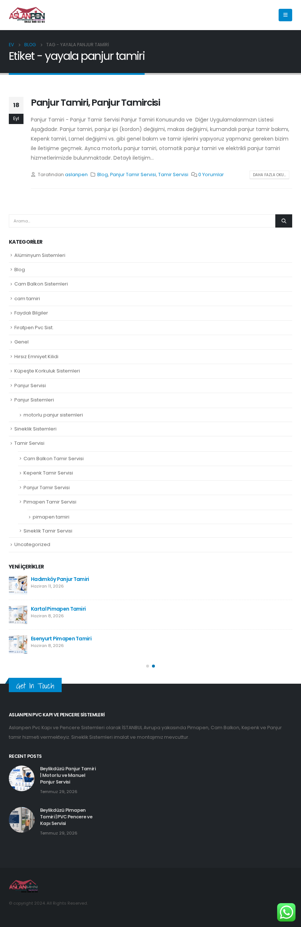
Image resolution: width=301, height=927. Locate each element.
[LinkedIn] (267, 15)
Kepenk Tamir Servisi (48, 472)
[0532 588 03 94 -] (27, 15)
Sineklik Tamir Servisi (47, 530)
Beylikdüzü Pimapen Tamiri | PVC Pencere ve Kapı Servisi (66, 816)
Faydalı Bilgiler (31, 312)
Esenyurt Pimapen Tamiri (61, 638)
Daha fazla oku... (269, 175)
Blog (102, 174)
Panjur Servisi (30, 385)
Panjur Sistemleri (34, 399)
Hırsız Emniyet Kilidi (36, 356)
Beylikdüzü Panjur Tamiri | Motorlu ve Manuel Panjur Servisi (67, 775)
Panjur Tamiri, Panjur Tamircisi (95, 102)
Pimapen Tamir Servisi (49, 501)
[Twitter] (254, 15)
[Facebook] (242, 15)
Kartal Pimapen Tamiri (58, 608)
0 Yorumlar (211, 174)
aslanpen (76, 174)
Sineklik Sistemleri (35, 428)
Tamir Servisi (173, 174)
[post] (18, 585)
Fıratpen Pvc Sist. (34, 327)
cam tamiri (27, 298)
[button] (147, 666)
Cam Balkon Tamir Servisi (53, 458)
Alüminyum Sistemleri (39, 255)
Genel (21, 341)
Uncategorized (32, 544)
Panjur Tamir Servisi (133, 174)
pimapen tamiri (51, 516)
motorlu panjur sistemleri (53, 414)
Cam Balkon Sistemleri (41, 283)
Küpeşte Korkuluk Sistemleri (47, 370)
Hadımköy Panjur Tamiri (60, 579)
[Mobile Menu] (285, 15)
